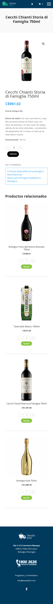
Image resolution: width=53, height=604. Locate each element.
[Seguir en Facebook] (26, 589)
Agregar (13, 154)
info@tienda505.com (26, 580)
